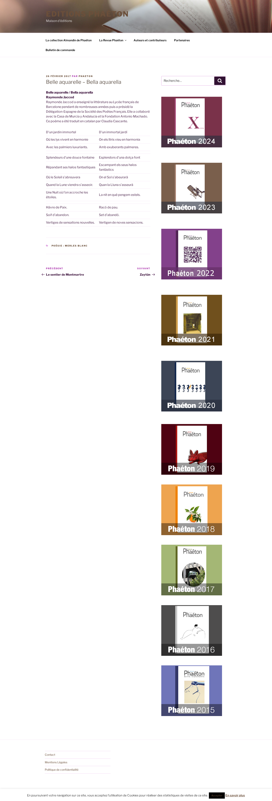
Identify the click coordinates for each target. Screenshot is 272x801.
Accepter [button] (216, 795)
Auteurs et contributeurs (150, 40)
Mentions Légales (56, 762)
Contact (50, 754)
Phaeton (86, 76)
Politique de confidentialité (61, 769)
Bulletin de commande (60, 50)
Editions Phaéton (87, 14)
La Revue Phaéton (111, 40)
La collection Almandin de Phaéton (69, 40)
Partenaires (182, 40)
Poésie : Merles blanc (70, 245)
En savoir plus (235, 795)
